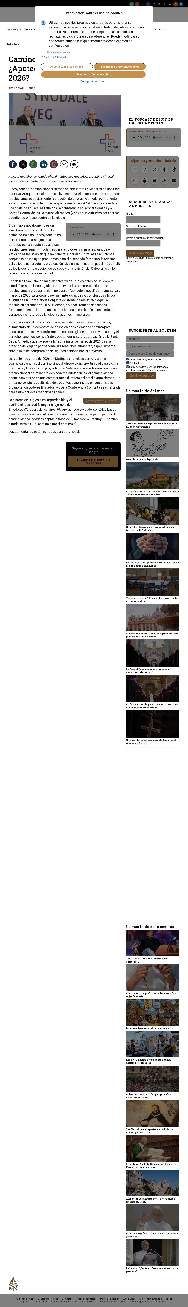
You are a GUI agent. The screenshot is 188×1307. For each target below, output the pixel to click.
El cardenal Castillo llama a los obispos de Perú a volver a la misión (151, 1166)
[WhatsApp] (131, 4)
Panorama (30, 29)
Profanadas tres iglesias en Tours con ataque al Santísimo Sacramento (152, 564)
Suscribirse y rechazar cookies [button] (120, 66)
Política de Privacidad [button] (55, 57)
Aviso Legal (129, 1299)
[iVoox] (164, 4)
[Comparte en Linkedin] (44, 165)
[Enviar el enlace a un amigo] (64, 165)
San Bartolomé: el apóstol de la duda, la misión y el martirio (149, 1131)
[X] (142, 4)
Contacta (66, 1299)
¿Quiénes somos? (25, 1299)
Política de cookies (110, 1299)
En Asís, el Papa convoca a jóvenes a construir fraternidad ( (147, 670)
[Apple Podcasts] (170, 4)
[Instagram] (137, 4)
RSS (141, 1299)
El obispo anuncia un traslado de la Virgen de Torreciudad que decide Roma (152, 493)
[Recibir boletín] (54, 165)
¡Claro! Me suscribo (141, 375)
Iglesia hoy (12, 29)
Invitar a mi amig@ (140, 253)
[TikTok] (153, 4)
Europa (34, 88)
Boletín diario (136, 363)
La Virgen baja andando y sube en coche (149, 1027)
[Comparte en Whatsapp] (33, 165)
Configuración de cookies (159, 1299)
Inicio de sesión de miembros (93, 74)
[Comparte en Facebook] (13, 165)
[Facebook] (148, 4)
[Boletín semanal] (181, 4)
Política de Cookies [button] (60, 52)
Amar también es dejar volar (142, 459)
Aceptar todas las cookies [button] (66, 66)
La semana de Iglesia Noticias (145, 359)
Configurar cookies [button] (93, 81)
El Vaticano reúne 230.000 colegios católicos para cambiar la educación (152, 635)
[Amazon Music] (159, 4)
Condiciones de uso (48, 1299)
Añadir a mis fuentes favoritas (93, 461)
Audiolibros (13, 44)
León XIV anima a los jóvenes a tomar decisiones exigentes (148, 1061)
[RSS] (175, 4)
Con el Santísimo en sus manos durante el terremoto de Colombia (150, 528)
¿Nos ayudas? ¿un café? (102, 400)
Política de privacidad (157, 370)
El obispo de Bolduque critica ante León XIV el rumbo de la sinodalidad (152, 706)
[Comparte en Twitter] (23, 165)
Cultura (158, 29)
